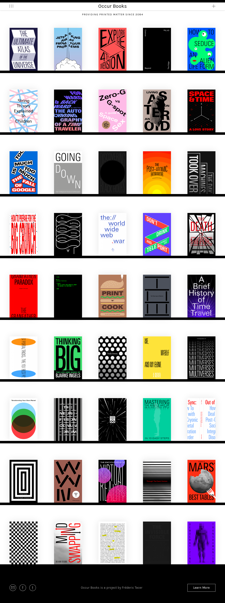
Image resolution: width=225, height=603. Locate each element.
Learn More (201, 588)
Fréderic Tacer (132, 588)
